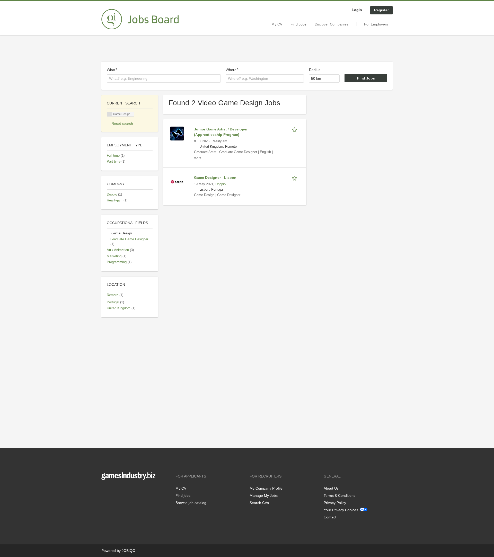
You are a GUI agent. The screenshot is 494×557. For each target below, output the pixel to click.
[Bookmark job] (295, 129)
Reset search (122, 123)
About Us (331, 488)
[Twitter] (113, 490)
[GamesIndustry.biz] (140, 19)
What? (112, 70)
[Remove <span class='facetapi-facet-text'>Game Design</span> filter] (109, 114)
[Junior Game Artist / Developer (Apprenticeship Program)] (177, 133)
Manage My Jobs (264, 495)
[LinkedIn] (121, 490)
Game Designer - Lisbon (215, 177)
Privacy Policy (335, 503)
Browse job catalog (190, 503)
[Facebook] (105, 490)
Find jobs (182, 495)
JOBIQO (128, 551)
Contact (330, 517)
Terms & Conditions (339, 495)
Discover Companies (331, 24)
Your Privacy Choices (341, 510)
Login (357, 10)
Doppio (220, 184)
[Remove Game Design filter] (109, 233)
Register (381, 10)
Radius (314, 70)
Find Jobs (298, 24)
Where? (232, 70)
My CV (276, 24)
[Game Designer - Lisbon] (177, 182)
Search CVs (259, 503)
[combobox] (164, 78)
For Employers (376, 24)
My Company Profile (266, 488)
